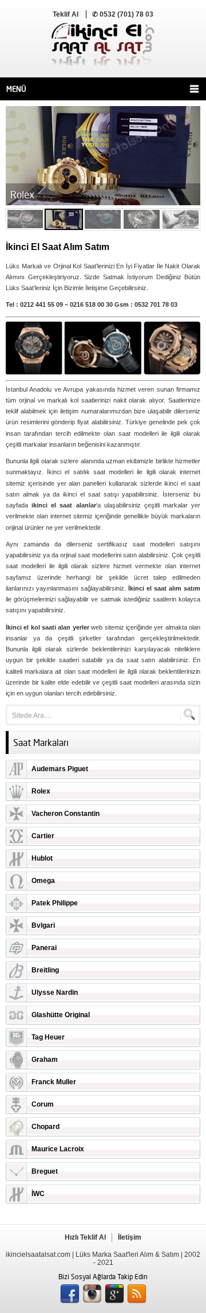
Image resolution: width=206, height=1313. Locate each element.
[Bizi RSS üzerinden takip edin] (136, 1294)
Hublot (42, 858)
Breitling (45, 970)
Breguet (44, 1171)
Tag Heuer (48, 1037)
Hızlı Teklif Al (85, 1237)
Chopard (45, 1127)
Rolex (40, 791)
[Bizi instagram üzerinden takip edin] (92, 1294)
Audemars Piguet (59, 769)
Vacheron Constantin (65, 814)
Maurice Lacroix (57, 1149)
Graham (44, 1060)
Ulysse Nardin (54, 992)
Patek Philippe (54, 903)
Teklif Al (65, 14)
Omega (43, 881)
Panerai (44, 948)
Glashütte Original (60, 1015)
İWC (38, 1194)
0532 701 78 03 (155, 304)
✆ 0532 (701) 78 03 (122, 14)
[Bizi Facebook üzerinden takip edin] (70, 1294)
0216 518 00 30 (91, 304)
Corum (42, 1104)
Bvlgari (43, 925)
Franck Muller (53, 1082)
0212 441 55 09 (41, 304)
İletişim (129, 1237)
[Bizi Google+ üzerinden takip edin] (114, 1294)
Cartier (42, 836)
